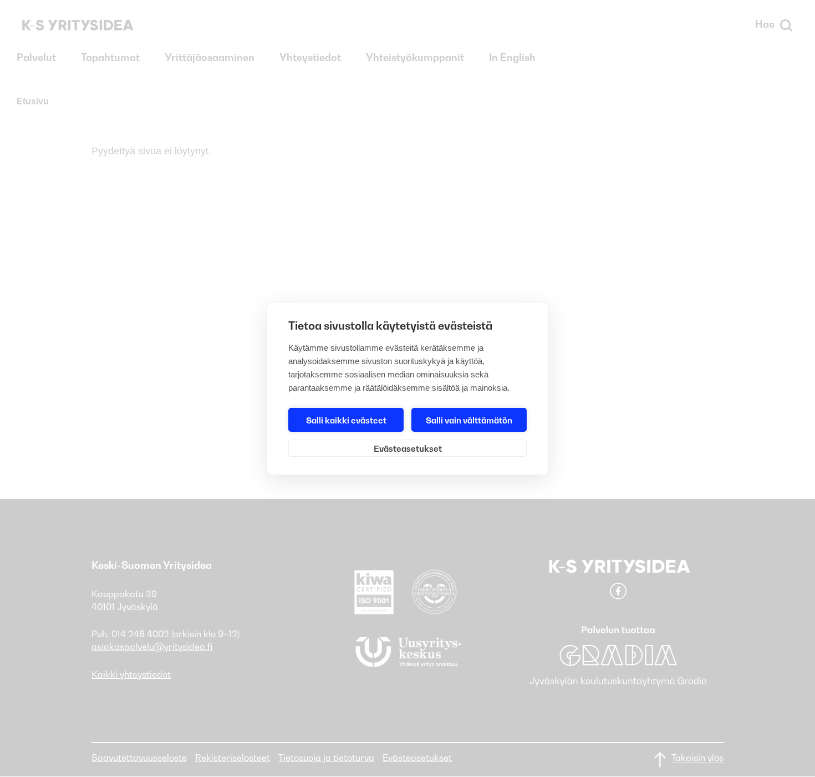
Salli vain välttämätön (469, 420)
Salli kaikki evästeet (346, 420)
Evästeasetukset (408, 448)
